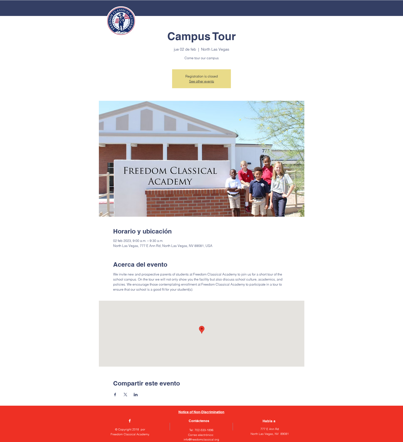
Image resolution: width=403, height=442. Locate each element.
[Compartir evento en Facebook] (115, 394)
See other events (201, 81)
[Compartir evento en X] (125, 394)
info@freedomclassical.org (201, 439)
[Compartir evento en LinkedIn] (136, 394)
